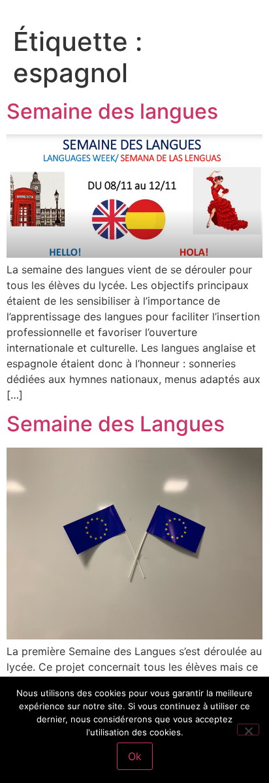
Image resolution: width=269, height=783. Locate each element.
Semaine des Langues (116, 424)
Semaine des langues (112, 111)
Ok (135, 756)
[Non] (248, 729)
